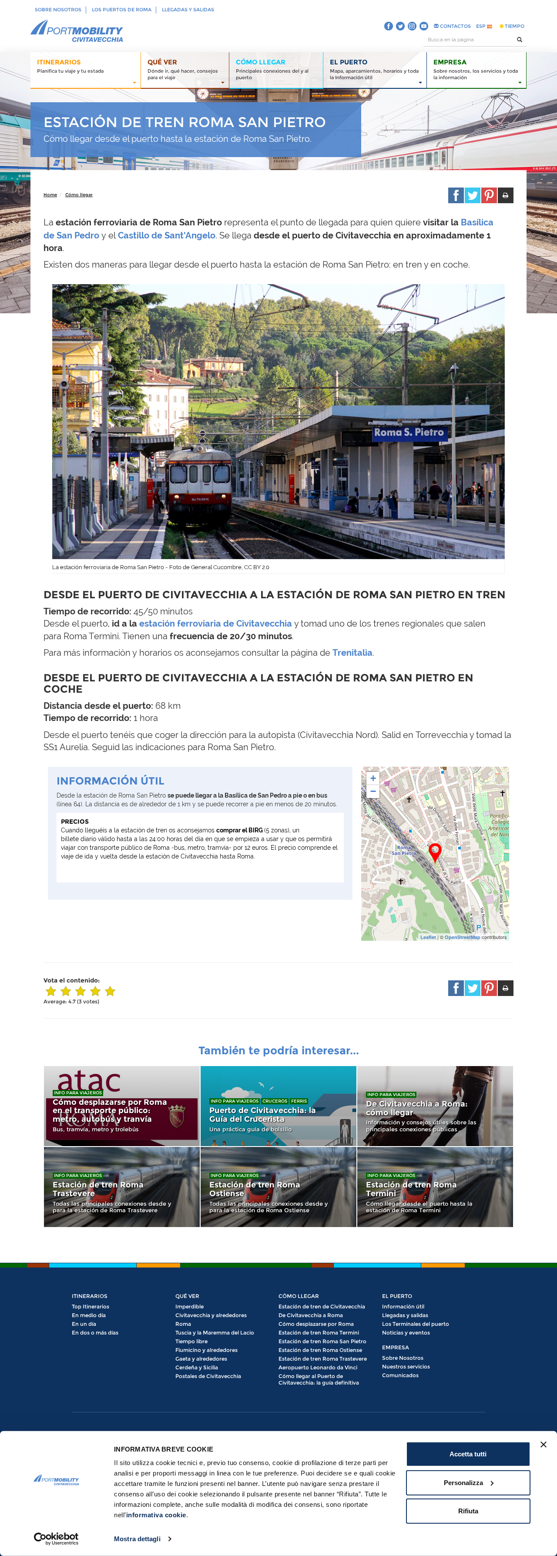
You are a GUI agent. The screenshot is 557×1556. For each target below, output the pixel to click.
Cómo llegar (79, 195)
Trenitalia (352, 652)
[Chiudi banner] (543, 1445)
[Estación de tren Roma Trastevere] (122, 1187)
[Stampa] (505, 195)
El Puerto (397, 1296)
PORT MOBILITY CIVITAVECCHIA (77, 31)
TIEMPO (513, 26)
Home (50, 195)
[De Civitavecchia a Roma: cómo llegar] (435, 1106)
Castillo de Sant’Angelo (166, 235)
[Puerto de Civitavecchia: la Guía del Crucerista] (278, 1106)
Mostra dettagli (137, 1539)
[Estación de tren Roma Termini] (435, 1187)
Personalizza (463, 1482)
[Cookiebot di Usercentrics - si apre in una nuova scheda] (56, 1539)
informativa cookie (156, 1515)
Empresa (395, 1347)
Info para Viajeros (78, 1093)
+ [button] (373, 778)
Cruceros (274, 1101)
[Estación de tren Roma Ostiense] (278, 1187)
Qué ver (187, 1296)
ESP (481, 26)
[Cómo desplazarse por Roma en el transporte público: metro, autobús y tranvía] (122, 1106)
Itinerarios (89, 1296)
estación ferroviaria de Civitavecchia (215, 623)
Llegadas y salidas (188, 10)
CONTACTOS (455, 26)
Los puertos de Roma (121, 10)
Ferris (299, 1101)
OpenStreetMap (462, 937)
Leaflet (428, 937)
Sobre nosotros (58, 10)
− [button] (373, 791)
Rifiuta (468, 1511)
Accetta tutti (468, 1454)
